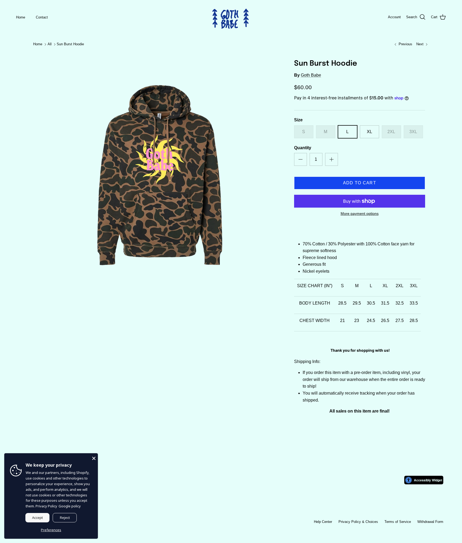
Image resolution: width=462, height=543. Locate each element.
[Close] (94, 457)
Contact (42, 17)
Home (20, 17)
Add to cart (359, 183)
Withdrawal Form (430, 522)
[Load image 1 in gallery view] (159, 175)
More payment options (360, 213)
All (50, 44)
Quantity (302, 147)
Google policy (70, 506)
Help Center (323, 522)
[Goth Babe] (231, 17)
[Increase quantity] (331, 159)
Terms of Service (397, 522)
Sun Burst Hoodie (70, 44)
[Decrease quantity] (300, 159)
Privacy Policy (46, 506)
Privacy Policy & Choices (358, 522)
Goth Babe (311, 75)
